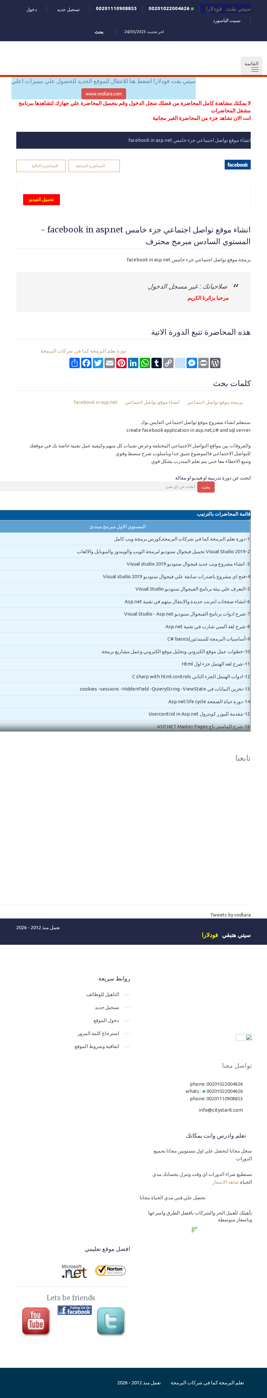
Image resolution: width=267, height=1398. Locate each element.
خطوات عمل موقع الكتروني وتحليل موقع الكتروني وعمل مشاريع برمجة (172, 651)
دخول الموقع (106, 1020)
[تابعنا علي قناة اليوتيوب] (37, 1322)
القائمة (250, 66)
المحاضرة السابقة (90, 166)
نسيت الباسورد (227, 20)
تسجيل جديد (68, 9)
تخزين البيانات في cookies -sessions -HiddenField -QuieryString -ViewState (161, 689)
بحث (206, 487)
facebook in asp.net (96, 402)
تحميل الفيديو (41, 199)
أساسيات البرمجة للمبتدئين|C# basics (206, 639)
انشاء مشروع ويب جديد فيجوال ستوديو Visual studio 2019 (186, 564)
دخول (31, 9)
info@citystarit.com (221, 1110)
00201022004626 (169, 8)
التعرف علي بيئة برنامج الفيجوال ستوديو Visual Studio (190, 589)
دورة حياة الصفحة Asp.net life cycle (205, 701)
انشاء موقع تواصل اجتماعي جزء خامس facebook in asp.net (189, 140)
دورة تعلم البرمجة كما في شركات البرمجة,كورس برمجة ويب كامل (180, 539)
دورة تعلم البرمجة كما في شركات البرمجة (83, 351)
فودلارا (210, 934)
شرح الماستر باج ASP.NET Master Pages (200, 726)
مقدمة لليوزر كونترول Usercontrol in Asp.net (195, 714)
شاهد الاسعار (225, 1182)
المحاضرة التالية (45, 166)
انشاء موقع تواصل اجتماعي (152, 402)
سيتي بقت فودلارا (228, 8)
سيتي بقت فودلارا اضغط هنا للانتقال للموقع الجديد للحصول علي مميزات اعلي (103, 81)
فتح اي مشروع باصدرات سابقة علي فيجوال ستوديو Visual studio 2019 (174, 576)
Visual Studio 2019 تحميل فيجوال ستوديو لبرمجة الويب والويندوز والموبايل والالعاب (161, 551)
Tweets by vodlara (230, 914)
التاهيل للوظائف (102, 994)
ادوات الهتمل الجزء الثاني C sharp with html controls (187, 676)
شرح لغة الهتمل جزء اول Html (212, 664)
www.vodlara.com (104, 93)
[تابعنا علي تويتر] (112, 1322)
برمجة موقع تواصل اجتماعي (215, 402)
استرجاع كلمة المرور (98, 1033)
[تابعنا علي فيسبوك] (75, 1310)
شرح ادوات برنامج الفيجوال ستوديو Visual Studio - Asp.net (185, 614)
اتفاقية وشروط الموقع (97, 1046)
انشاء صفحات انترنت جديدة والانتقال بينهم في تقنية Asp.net (185, 601)
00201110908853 (116, 8)
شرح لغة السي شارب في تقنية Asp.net (205, 626)
